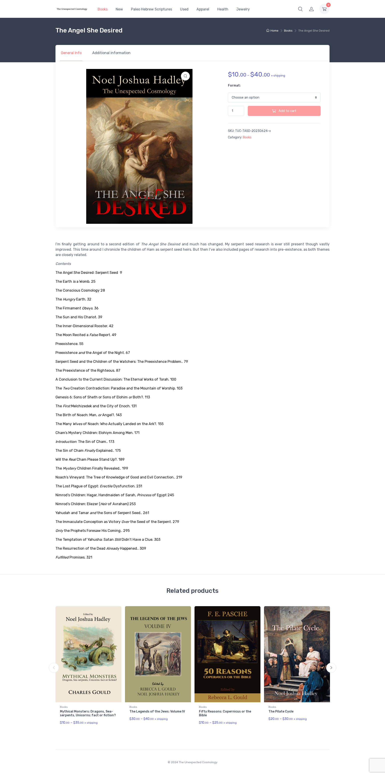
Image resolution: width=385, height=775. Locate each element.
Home (274, 30)
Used (184, 9)
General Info (71, 53)
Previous (54, 668)
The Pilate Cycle (280, 711)
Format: (234, 85)
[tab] (71, 53)
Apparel (203, 9)
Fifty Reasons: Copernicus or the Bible (225, 713)
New (119, 9)
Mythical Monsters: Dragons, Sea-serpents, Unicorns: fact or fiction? (88, 713)
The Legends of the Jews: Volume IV (157, 711)
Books (103, 9)
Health (222, 9)
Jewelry (243, 9)
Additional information (111, 53)
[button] (300, 9)
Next (331, 668)
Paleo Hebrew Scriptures (151, 9)
